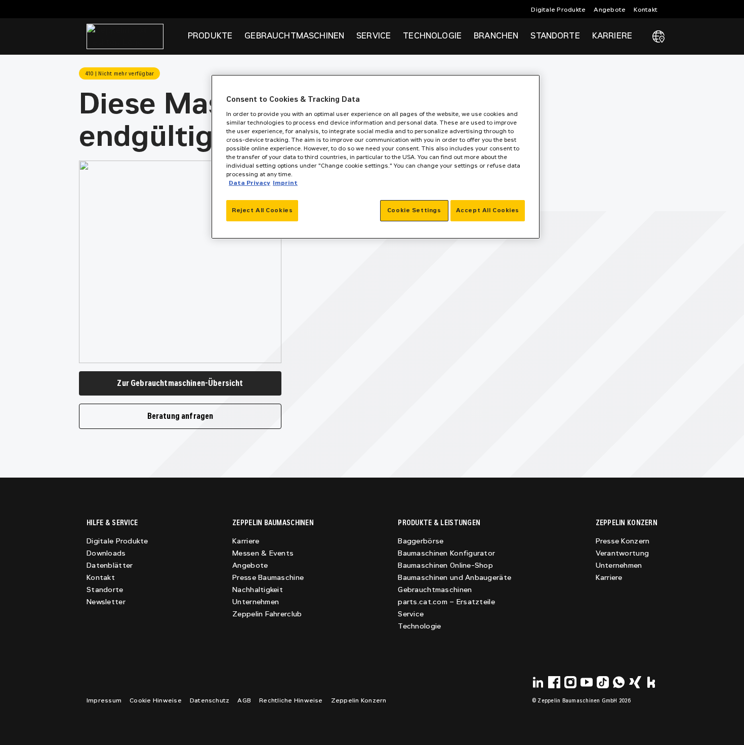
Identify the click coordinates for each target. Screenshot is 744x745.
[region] (375, 156)
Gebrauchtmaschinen (435, 589)
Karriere (245, 541)
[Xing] (635, 682)
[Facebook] (554, 682)
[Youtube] (587, 682)
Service (411, 614)
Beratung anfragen (180, 416)
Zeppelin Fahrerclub (267, 614)
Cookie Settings (414, 210)
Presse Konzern (623, 541)
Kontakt (645, 9)
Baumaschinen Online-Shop (445, 565)
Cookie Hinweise (156, 700)
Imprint (285, 182)
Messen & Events (263, 553)
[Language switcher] (658, 36)
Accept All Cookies (487, 210)
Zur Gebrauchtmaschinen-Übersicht (180, 383)
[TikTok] (603, 682)
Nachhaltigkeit (257, 589)
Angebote (610, 9)
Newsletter (106, 602)
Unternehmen (255, 602)
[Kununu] (651, 682)
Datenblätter (110, 565)
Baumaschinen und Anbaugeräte (454, 577)
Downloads (106, 553)
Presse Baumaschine (268, 577)
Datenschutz (210, 700)
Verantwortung (622, 553)
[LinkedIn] (538, 682)
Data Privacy (249, 182)
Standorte (555, 36)
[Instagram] (570, 682)
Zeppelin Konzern (359, 700)
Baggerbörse (420, 541)
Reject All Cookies (262, 210)
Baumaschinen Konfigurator (446, 553)
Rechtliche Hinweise (291, 700)
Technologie (419, 626)
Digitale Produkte (558, 9)
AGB (244, 700)
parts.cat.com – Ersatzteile (446, 602)
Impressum (104, 700)
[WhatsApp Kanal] (619, 682)
